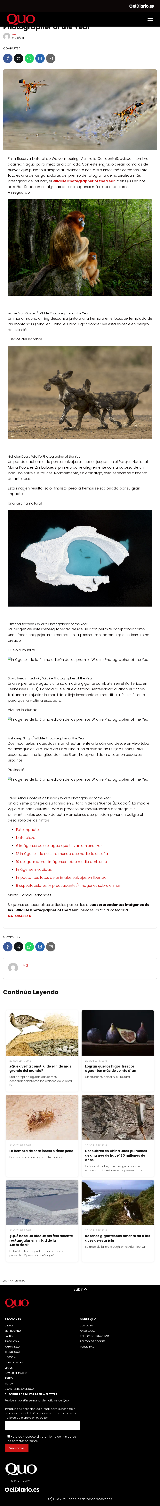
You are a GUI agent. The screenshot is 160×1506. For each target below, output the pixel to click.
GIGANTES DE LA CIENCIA (19, 1389)
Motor (9, 1383)
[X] (18, 58)
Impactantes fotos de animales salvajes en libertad (61, 877)
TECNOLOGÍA (12, 1352)
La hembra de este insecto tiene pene (41, 1151)
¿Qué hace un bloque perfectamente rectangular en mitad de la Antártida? (41, 1240)
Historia (10, 1357)
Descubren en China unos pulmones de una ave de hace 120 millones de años (116, 1155)
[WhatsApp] (29, 58)
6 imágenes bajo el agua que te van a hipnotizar (59, 845)
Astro (9, 1378)
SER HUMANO (13, 1331)
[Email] (50, 58)
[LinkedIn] (40, 58)
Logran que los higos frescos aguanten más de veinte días (110, 1068)
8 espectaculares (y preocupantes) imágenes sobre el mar (68, 885)
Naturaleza (26, 837)
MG (14, 34)
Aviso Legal (87, 1331)
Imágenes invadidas (34, 869)
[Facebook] (7, 58)
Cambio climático (16, 1373)
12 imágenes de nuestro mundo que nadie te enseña (62, 853)
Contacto (86, 1325)
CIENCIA (9, 1325)
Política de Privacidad (94, 1336)
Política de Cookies (92, 1341)
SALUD (9, 1336)
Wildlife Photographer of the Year (83, 181)
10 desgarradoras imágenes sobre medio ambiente (61, 861)
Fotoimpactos (28, 829)
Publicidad (87, 1346)
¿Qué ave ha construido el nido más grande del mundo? (40, 1068)
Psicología (12, 1341)
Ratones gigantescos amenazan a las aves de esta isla (117, 1238)
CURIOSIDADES (14, 1362)
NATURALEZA (12, 1346)
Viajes (9, 1367)
